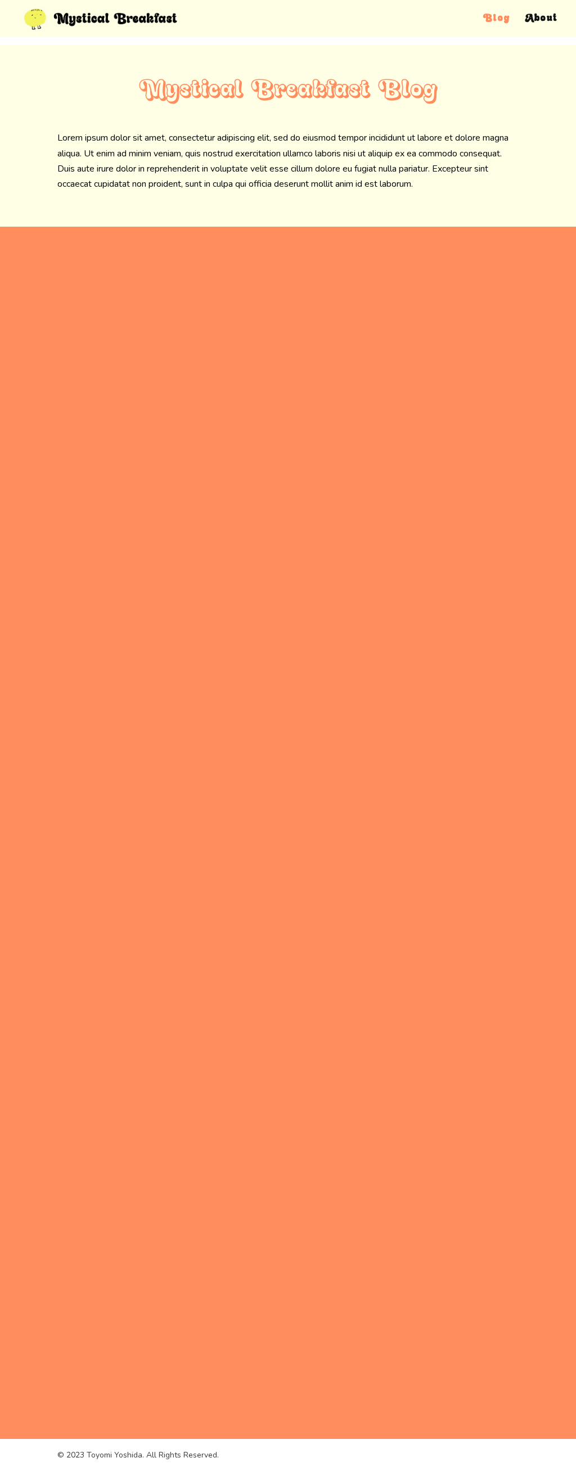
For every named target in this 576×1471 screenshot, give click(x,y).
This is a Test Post (131, 1301)
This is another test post (145, 920)
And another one (128, 539)
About (541, 19)
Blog (496, 19)
